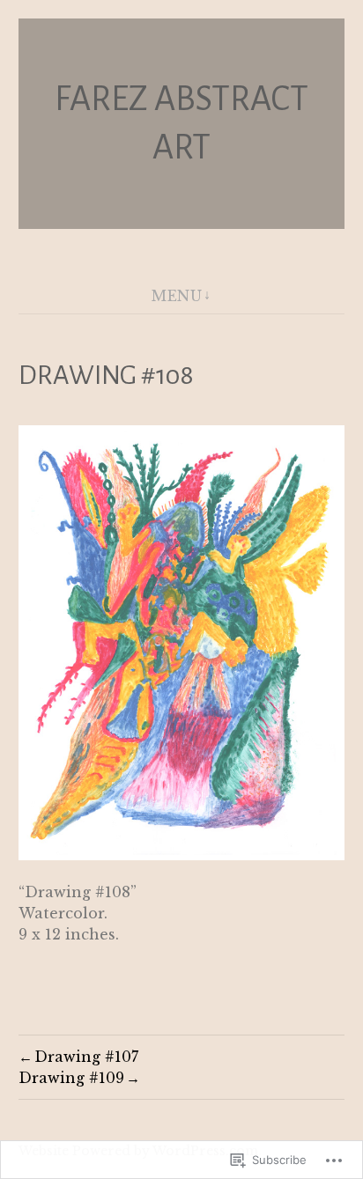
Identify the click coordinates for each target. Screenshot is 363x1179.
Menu (177, 296)
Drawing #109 (71, 1078)
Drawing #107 (86, 1056)
